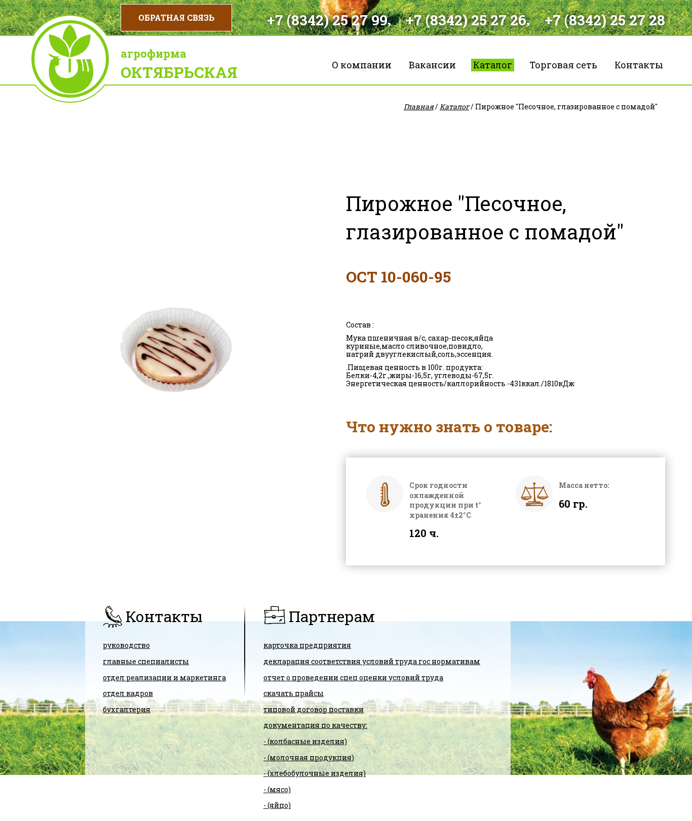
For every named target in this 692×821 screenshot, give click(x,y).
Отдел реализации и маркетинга (164, 677)
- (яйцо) (277, 805)
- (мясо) (277, 789)
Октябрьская (179, 72)
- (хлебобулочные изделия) (314, 773)
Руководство (126, 645)
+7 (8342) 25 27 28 (605, 20)
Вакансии (432, 65)
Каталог (492, 65)
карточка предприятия (307, 645)
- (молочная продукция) (308, 757)
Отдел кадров (128, 693)
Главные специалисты (146, 661)
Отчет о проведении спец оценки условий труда (353, 677)
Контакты (638, 65)
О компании (362, 65)
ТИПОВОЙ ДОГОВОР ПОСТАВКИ (313, 709)
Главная (419, 106)
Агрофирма (153, 53)
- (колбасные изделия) (305, 741)
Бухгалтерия (126, 709)
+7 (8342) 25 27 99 (327, 20)
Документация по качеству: (315, 725)
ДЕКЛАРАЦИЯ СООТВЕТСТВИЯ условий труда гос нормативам (371, 661)
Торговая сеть (563, 65)
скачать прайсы (293, 693)
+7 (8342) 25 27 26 (466, 20)
